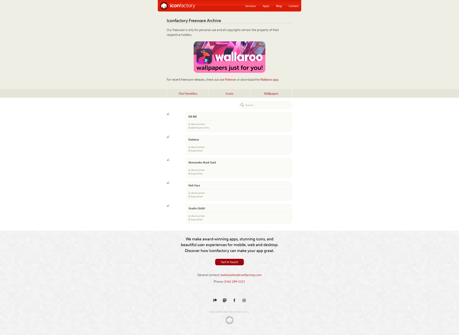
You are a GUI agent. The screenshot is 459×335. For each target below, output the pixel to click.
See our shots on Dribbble (244, 300)
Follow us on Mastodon (225, 300)
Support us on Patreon (215, 300)
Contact (294, 6)
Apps (266, 6)
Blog (279, 6)
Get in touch (229, 262)
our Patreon (228, 79)
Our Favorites (188, 93)
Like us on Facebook (234, 300)
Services (250, 6)
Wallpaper (271, 93)
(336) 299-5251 (234, 281)
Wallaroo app (269, 79)
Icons (229, 93)
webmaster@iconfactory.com (241, 275)
